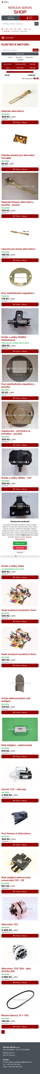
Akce (10, 57)
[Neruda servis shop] (2, 29)
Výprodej (29, 57)
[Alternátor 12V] (20, 908)
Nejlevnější (20, 68)
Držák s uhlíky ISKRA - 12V (16, 477)
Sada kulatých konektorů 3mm (18, 610)
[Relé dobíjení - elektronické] (20, 729)
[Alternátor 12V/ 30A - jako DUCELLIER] (20, 952)
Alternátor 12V (9, 924)
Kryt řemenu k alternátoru (16, 833)
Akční (7, 68)
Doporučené (8, 64)
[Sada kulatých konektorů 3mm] (20, 594)
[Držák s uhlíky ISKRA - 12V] (20, 462)
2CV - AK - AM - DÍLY (13, 29)
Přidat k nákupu (21, 122)
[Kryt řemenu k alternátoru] (20, 817)
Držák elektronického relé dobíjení (15, 700)
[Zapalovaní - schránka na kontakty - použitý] (20, 415)
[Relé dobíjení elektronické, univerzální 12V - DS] (20, 861)
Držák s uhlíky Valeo (12, 566)
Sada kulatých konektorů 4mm (18, 654)
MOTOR (7, 31)
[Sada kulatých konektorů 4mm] (20, 638)
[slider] (5, 72)
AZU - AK (27, 29)
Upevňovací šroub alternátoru (18, 249)
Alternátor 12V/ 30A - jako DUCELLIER (16, 970)
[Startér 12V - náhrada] (20, 773)
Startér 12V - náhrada (13, 789)
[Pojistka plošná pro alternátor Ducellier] (20, 139)
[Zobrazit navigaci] (5, 2)
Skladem (20, 60)
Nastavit (20, 552)
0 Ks (29, 17)
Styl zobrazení (27, 78)
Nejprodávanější (20, 64)
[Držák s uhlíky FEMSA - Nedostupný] (20, 321)
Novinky (19, 57)
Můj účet (11, 17)
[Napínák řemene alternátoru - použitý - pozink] (20, 186)
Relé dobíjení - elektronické (16, 745)
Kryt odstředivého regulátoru (17, 293)
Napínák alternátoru (12, 111)
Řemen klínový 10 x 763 (15, 1015)
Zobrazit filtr (20, 54)
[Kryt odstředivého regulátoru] (20, 277)
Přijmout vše (20, 543)
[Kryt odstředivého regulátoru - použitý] (20, 368)
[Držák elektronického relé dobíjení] (20, 682)
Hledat (35, 50)
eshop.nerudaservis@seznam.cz (20, 1062)
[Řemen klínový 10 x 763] (20, 999)
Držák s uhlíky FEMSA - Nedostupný (14, 338)
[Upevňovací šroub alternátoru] (20, 233)
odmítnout (28, 537)
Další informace (20, 539)
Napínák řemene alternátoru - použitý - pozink (18, 203)
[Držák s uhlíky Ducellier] (20, 506)
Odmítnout (20, 548)
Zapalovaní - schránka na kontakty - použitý (15, 432)
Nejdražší (32, 68)
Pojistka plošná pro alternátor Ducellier (18, 156)
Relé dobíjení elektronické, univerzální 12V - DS (16, 879)
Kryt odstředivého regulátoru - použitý (18, 385)
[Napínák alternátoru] (20, 95)
